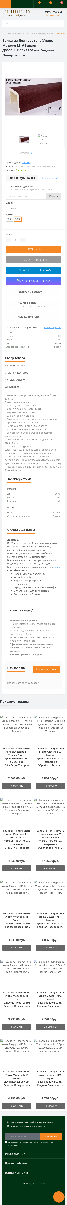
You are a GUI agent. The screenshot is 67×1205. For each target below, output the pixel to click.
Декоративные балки (17, 33)
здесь (57, 567)
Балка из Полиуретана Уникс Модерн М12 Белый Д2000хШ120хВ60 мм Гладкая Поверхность (50, 999)
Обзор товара (15, 358)
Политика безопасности (30, 1142)
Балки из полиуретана (42, 33)
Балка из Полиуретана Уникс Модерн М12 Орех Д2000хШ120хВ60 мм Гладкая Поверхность (50, 1078)
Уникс (26, 162)
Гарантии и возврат (30, 291)
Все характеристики (52, 327)
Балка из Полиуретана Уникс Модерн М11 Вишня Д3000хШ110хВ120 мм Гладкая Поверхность (50, 920)
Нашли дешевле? (49, 178)
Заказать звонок (54, 15)
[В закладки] (29, 712)
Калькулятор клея (28, 316)
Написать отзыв (46, 669)
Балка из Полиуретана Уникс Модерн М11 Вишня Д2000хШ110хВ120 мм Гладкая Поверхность (16, 920)
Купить (53, 196)
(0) (31, 152)
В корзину (33, 249)
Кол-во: (10, 234)
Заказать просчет (33, 260)
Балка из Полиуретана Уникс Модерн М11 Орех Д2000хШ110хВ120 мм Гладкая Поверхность (16, 999)
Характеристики (15, 365)
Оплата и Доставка (16, 372)
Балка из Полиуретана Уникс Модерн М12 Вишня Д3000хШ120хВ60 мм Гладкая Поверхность (16, 1078)
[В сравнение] (30, 717)
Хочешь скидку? (15, 379)
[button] (28, 4)
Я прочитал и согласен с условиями (30, 1144)
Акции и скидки (27, 302)
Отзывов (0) (12, 387)
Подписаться (51, 1136)
